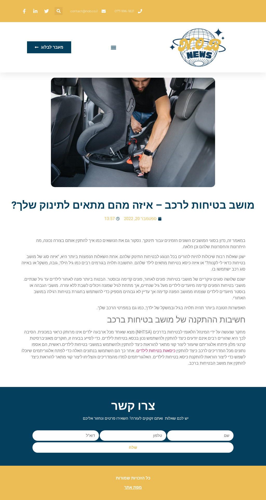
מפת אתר (133, 487)
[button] (59, 11)
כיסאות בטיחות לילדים (155, 350)
